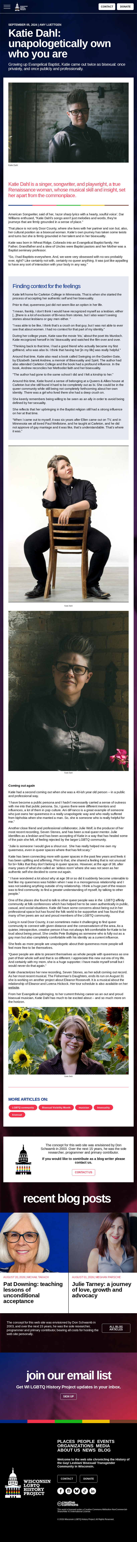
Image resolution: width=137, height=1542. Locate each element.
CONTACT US (83, 1172)
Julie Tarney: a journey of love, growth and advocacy (101, 1290)
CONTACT (107, 6)
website (13, 987)
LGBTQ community (23, 1107)
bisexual (17, 1114)
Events (105, 1441)
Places (66, 1441)
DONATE (125, 6)
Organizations (75, 1446)
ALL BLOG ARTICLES (116, 1328)
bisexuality (103, 1107)
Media (103, 1446)
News (89, 1450)
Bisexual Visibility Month (56, 1107)
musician (84, 1107)
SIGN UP (68, 1396)
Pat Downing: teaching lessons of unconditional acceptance (33, 1292)
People (86, 1441)
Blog (104, 1450)
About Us (68, 1450)
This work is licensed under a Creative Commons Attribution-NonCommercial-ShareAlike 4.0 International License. (92, 1510)
